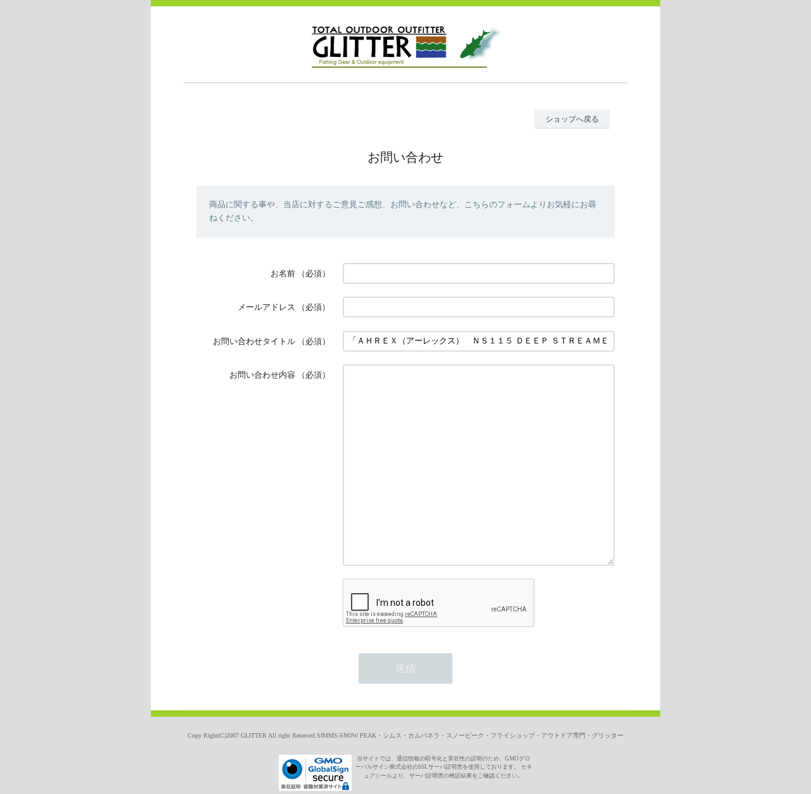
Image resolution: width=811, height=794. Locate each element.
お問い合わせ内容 (262, 375)
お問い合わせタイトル (254, 341)
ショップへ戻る (572, 119)
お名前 (283, 273)
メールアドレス (266, 307)
